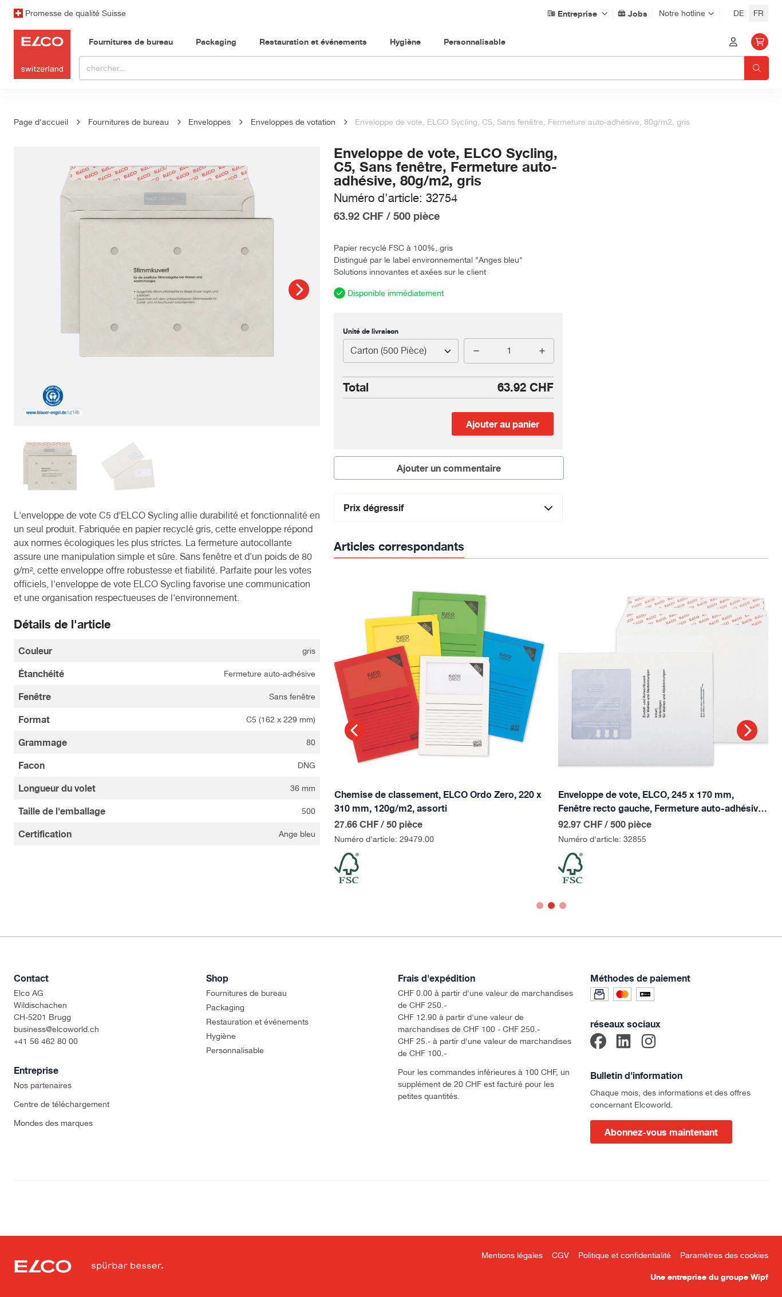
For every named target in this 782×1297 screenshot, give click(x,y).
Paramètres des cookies (724, 1255)
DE (738, 13)
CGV (560, 1255)
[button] (299, 289)
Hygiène (221, 1036)
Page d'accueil (41, 121)
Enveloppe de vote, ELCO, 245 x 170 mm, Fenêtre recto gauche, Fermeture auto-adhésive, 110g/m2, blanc (661, 802)
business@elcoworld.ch (56, 1029)
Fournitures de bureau (246, 993)
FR (758, 13)
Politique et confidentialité (624, 1255)
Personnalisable (235, 1050)
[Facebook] (598, 1043)
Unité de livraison (370, 331)
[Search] (756, 68)
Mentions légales (512, 1255)
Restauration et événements (257, 1021)
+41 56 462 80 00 (46, 1041)
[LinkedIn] (623, 1043)
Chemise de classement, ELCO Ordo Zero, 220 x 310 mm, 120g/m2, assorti (438, 801)
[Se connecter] (733, 41)
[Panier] (759, 41)
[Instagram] (649, 1043)
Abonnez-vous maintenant (661, 1132)
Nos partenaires (43, 1085)
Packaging (225, 1007)
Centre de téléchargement (61, 1104)
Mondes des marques (53, 1123)
